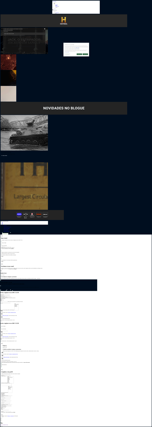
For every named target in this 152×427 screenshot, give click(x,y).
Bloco (2, 399)
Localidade (2, 394)
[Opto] (11, 382)
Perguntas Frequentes (6, 231)
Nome (1, 295)
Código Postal (3, 395)
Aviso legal (5, 225)
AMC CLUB (57, 6)
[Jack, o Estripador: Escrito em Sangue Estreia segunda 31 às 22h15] (8, 62)
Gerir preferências (5, 233)
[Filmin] (11, 380)
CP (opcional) (3, 404)
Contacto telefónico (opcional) (4, 297)
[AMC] (10, 386)
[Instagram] (2, 223)
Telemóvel (2, 406)
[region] (76, 49)
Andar (2, 402)
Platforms (2, 411)
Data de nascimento (2, 298)
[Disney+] (11, 378)
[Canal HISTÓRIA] (17, 304)
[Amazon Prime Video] (11, 377)
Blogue (56, 5)
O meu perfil (57, 12)
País (1, 393)
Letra (1, 403)
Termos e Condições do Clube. (12, 312)
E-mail (1, 294)
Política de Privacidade (6, 228)
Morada (2, 396)
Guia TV (56, 4)
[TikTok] (2, 224)
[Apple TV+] (11, 379)
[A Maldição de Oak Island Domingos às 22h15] (8, 78)
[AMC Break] (17, 305)
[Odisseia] (10, 388)
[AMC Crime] (17, 306)
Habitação (2, 400)
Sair (55, 13)
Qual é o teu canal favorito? (4, 392)
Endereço (2, 405)
